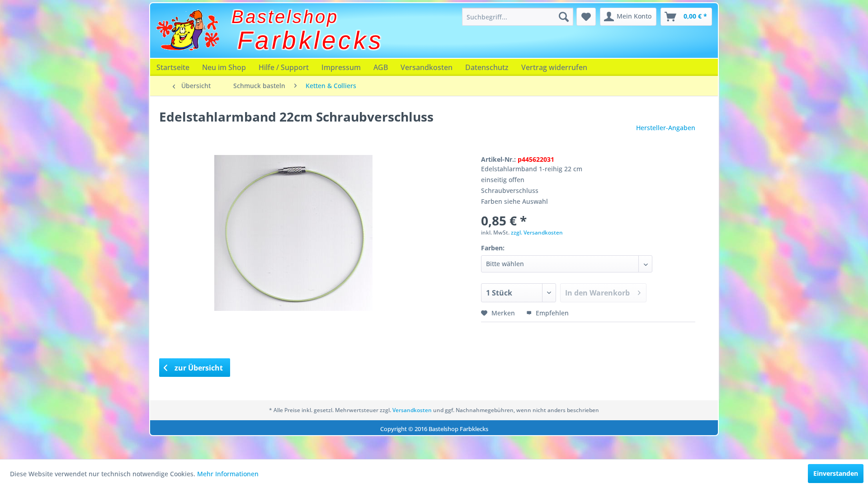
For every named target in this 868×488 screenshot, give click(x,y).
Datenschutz (487, 67)
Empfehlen (551, 313)
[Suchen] (563, 17)
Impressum (341, 67)
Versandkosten (427, 67)
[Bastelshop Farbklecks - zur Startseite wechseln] (188, 30)
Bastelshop (285, 17)
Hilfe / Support (284, 67)
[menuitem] (517, 17)
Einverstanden (835, 473)
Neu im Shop (224, 67)
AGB (380, 67)
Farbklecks (310, 40)
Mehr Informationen (228, 473)
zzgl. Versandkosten (537, 232)
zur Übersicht (198, 368)
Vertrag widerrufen (554, 67)
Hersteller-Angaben (665, 127)
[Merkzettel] (586, 17)
